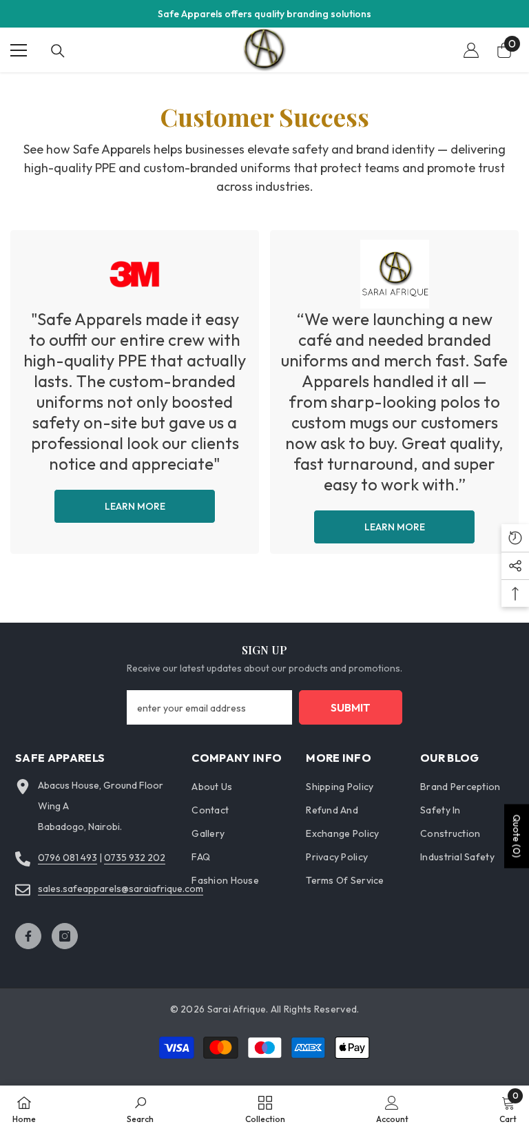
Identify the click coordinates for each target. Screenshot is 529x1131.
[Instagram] (65, 936)
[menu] (18, 50)
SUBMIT (351, 707)
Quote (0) (516, 836)
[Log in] (471, 50)
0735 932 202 (134, 857)
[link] (134, 392)
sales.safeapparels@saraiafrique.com (120, 888)
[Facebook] (28, 936)
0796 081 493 (67, 857)
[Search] (58, 51)
